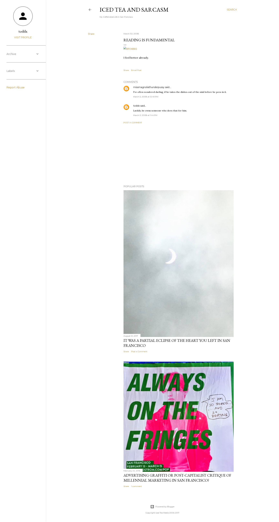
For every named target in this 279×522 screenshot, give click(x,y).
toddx (136, 105)
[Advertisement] (179, 154)
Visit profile (23, 37)
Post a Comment (133, 122)
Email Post (136, 70)
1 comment (136, 486)
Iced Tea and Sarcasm (134, 9)
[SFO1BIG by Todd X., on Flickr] (130, 48)
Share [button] (91, 33)
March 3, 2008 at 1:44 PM (145, 115)
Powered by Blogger (165, 506)
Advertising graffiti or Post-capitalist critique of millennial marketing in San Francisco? (177, 478)
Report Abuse (15, 87)
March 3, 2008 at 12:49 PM (145, 96)
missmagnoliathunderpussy (148, 87)
